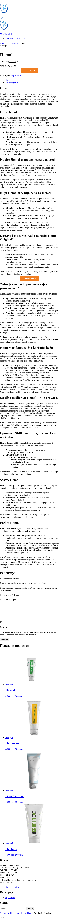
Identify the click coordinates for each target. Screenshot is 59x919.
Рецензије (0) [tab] (11, 82)
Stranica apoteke (16, 39)
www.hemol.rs (29, 278)
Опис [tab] (8, 80)
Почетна (4, 43)
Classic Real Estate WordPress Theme (16, 913)
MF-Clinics (6, 34)
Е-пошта (5, 627)
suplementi (14, 43)
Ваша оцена (6, 595)
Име (3, 622)
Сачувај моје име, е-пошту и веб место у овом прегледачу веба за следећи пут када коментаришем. (28, 633)
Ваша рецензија (8, 600)
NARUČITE (29, 71)
